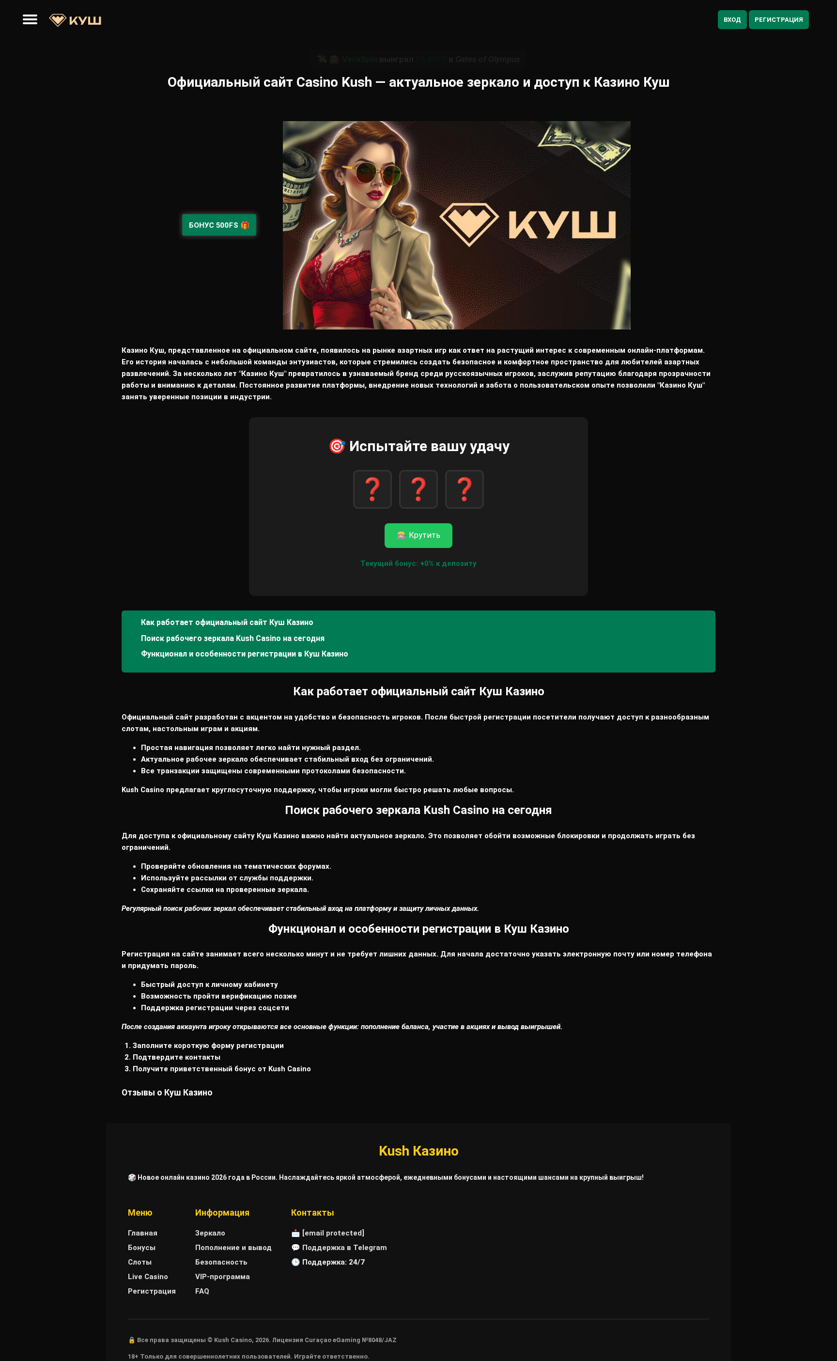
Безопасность (221, 1262)
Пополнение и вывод (233, 1247)
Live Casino (148, 1276)
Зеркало (210, 1233)
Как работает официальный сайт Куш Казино (227, 622)
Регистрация (779, 19)
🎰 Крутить (418, 535)
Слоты (140, 1262)
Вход (732, 19)
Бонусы (141, 1247)
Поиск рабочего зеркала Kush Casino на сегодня (233, 638)
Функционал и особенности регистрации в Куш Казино (244, 653)
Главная (142, 1233)
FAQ (202, 1291)
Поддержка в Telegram (344, 1247)
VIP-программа (222, 1276)
